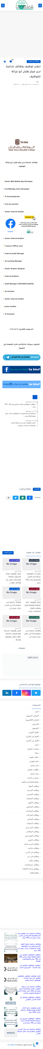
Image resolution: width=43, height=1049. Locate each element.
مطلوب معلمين (33, 769)
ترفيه (37, 745)
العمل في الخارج (32, 736)
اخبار (37, 712)
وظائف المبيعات (33, 823)
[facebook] (16, 693)
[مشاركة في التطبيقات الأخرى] (8, 498)
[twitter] (36, 693)
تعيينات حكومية (33, 749)
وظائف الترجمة (33, 790)
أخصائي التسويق (32, 716)
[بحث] (3, 5)
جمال (37, 753)
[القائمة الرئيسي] (40, 5)
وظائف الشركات (32, 815)
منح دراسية (34, 774)
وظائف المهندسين (32, 836)
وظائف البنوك (33, 786)
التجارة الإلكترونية (32, 720)
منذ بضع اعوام (30, 402)
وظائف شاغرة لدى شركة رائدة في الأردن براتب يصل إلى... (13, 605)
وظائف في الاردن (33, 61)
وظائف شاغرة (33, 848)
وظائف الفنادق (33, 819)
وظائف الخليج (33, 803)
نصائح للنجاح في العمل (30, 782)
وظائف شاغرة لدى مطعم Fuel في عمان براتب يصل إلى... (32, 634)
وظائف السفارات (32, 811)
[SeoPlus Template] (34, 1045)
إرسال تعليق (33, 657)
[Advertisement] (21, 34)
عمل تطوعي (34, 761)
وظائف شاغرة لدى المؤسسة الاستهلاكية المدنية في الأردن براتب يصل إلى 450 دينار (29, 936)
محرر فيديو (34, 765)
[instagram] (26, 693)
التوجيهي (35, 728)
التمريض (35, 724)
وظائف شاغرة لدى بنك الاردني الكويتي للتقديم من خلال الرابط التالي (29, 1032)
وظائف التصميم (33, 794)
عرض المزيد (8, 552)
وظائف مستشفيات (31, 865)
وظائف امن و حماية (31, 844)
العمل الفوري (34, 732)
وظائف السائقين (32, 807)
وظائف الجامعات (32, 798)
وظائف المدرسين (32, 827)
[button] (30, 498)
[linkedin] (6, 693)
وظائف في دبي (33, 856)
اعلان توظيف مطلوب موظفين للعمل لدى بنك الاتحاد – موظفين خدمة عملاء (29, 978)
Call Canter (34, 873)
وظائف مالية (34, 861)
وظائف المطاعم (33, 832)
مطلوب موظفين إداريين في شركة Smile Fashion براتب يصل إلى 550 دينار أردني (30, 1021)
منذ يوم (37, 571)
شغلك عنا (11, 1045)
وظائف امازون (33, 840)
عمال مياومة (34, 757)
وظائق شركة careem (31, 869)
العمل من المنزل (32, 741)
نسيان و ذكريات (33, 778)
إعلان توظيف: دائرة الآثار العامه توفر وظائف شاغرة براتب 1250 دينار (31, 1010)
